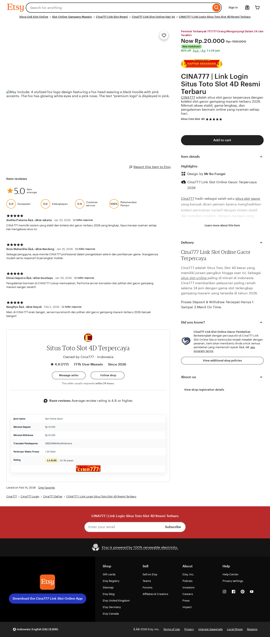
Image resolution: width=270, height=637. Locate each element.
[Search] (216, 8)
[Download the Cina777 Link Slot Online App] (47, 582)
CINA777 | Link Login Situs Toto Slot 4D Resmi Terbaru (215, 16)
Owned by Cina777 (78, 357)
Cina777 (187, 199)
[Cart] (257, 8)
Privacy (189, 629)
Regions (252, 629)
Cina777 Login (30, 496)
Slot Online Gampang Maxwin (72, 16)
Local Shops (235, 629)
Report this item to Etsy (152, 167)
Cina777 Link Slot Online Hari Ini (153, 16)
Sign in (233, 7)
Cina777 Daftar (52, 496)
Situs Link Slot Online (33, 16)
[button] (69, 375)
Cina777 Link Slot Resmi (112, 16)
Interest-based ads (210, 629)
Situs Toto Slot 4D (193, 119)
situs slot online (194, 278)
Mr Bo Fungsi (214, 174)
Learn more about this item (222, 225)
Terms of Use (171, 629)
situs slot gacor (248, 199)
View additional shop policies (222, 360)
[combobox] (118, 8)
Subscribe (173, 527)
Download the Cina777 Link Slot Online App (47, 598)
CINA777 (188, 97)
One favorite (46, 487)
